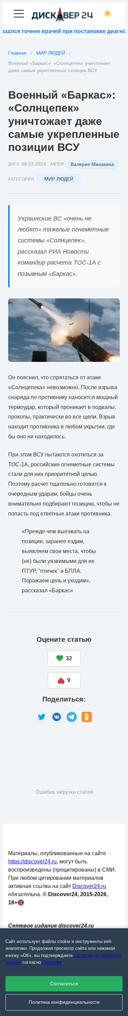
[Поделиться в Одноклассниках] (87, 717)
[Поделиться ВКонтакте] (56, 717)
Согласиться (64, 983)
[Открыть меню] (19, 14)
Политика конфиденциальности (64, 1002)
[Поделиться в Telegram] (72, 717)
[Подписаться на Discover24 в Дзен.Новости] (33, 745)
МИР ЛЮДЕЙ (58, 179)
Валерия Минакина (92, 164)
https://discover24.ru (32, 861)
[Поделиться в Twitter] (41, 717)
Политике (52, 962)
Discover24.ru (89, 886)
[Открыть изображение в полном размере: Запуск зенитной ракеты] (64, 330)
